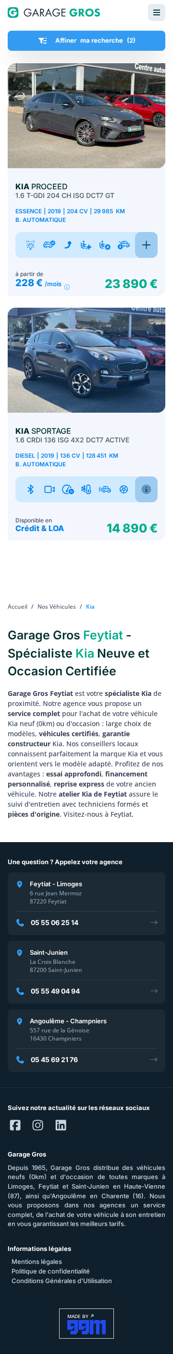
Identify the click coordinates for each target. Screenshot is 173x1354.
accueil (17, 606)
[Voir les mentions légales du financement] (67, 287)
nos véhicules (56, 606)
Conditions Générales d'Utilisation (62, 1281)
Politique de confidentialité (51, 1271)
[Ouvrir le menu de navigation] (156, 12)
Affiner (95, 40)
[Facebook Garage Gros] (15, 1126)
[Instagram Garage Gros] (37, 1126)
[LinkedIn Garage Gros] (60, 1126)
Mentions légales (37, 1261)
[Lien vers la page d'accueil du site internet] (54, 12)
